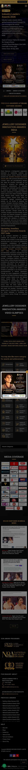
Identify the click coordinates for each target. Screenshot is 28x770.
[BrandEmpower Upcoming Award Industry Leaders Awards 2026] (14, 385)
